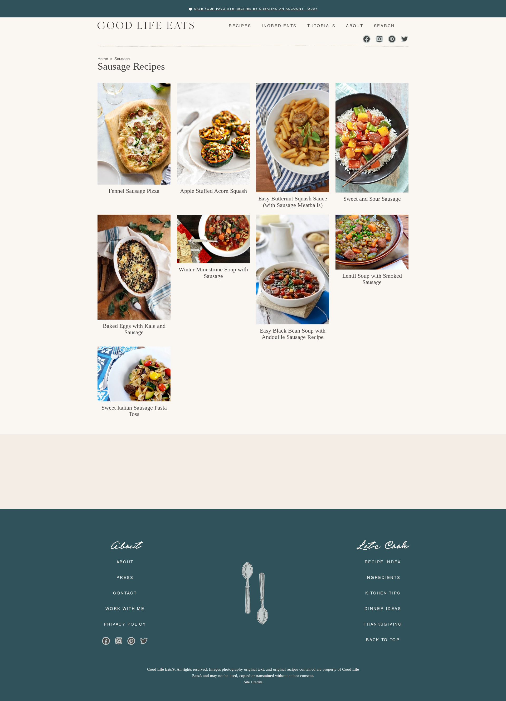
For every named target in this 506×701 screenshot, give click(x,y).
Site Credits (253, 682)
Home (103, 58)
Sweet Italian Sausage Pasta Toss (134, 410)
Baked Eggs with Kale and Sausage (134, 329)
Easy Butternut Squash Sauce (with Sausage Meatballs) (292, 201)
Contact (125, 593)
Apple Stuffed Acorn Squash (213, 191)
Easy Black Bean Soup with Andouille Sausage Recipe (292, 333)
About (125, 561)
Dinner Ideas (382, 608)
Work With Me (124, 608)
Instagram (379, 39)
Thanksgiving (383, 624)
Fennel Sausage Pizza (134, 191)
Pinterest (392, 39)
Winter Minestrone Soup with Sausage (213, 272)
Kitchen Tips (383, 593)
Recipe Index (383, 561)
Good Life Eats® (147, 25)
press (125, 577)
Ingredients (383, 577)
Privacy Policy (125, 624)
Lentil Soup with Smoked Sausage (372, 278)
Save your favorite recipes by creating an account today (256, 8)
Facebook (367, 39)
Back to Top (383, 639)
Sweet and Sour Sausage (372, 198)
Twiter (404, 39)
